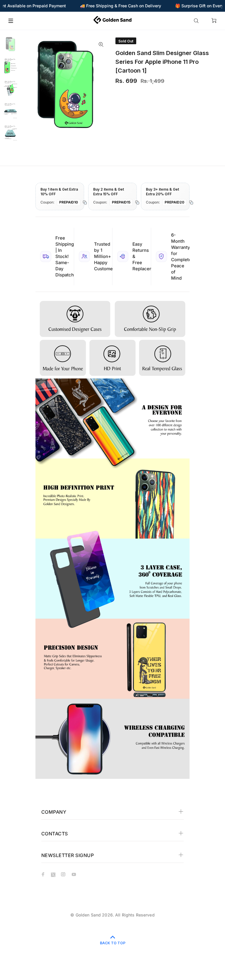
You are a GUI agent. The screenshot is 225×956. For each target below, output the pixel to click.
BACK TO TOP (112, 943)
